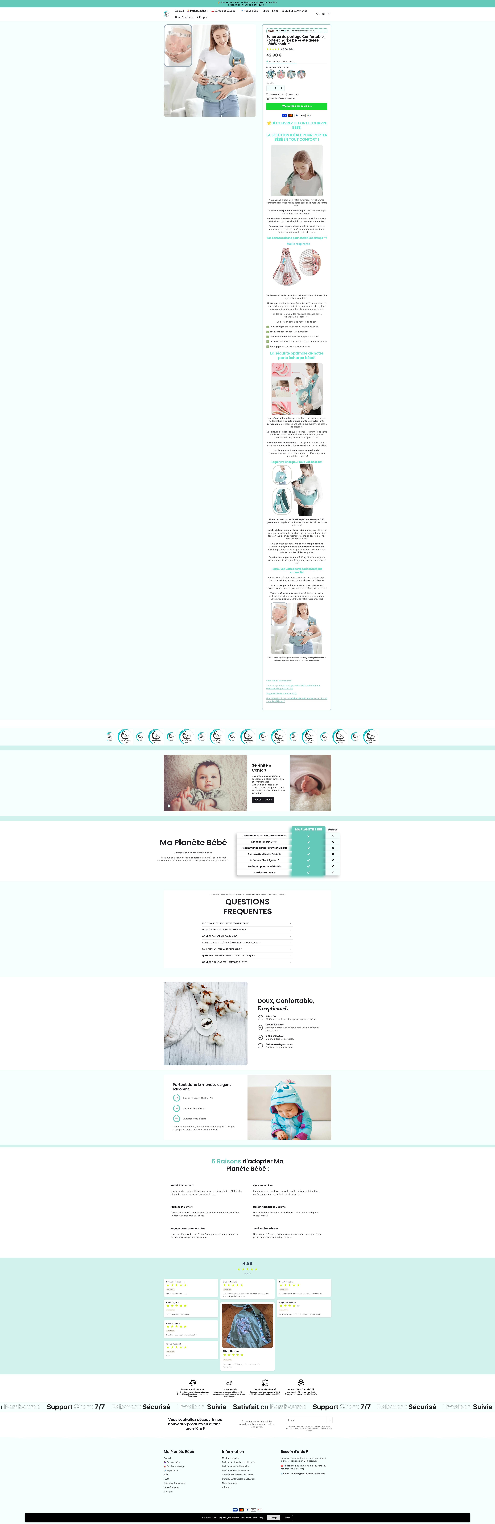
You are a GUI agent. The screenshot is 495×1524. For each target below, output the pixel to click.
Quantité (270, 83)
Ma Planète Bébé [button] (179, 1451)
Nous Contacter (171, 1487)
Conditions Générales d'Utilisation (238, 1479)
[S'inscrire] (329, 1420)
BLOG (166, 1474)
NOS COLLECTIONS (263, 800)
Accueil (167, 1458)
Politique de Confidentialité (235, 1466)
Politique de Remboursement (236, 1470)
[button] (197, 11)
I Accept (273, 1518)
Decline (287, 1518)
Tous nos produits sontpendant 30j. (293, 687)
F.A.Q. (166, 1479)
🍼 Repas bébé (171, 1470)
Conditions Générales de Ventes (237, 1474)
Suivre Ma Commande (174, 1483)
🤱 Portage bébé (172, 1462)
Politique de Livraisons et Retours (238, 1462)
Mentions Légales (230, 1458)
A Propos (168, 1491)
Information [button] (233, 1451)
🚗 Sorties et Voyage (174, 1466)
